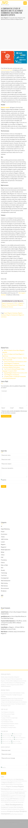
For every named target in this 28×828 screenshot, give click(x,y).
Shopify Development (11, 800)
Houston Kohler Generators (8, 621)
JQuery (3, 536)
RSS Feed (15, 824)
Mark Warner (4, 631)
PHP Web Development (6, 796)
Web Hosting (4, 583)
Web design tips (18, 802)
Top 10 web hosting (12, 802)
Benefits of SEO (12, 779)
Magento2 (3, 547)
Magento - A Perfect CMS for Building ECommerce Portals (13, 681)
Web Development (5, 580)
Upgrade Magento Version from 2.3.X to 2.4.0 (15, 373)
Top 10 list (6, 802)
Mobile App (5, 793)
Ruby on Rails (4, 565)
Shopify (3, 570)
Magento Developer (12, 786)
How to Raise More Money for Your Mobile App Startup (13, 682)
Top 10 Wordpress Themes (7, 721)
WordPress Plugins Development (16, 814)
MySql (2, 552)
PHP (2, 557)
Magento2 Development (17, 782)
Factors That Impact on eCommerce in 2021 (15, 361)
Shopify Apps (4, 800)
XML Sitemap (23, 822)
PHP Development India (20, 795)
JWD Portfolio (4, 539)
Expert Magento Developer (10, 313)
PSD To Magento (19, 303)
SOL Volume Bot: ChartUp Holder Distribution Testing (12, 693)
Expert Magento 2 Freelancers (11, 363)
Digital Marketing (5, 529)
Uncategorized (4, 578)
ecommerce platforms (7, 70)
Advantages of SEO (5, 779)
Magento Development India (15, 789)
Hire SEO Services (21, 781)
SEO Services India (21, 798)
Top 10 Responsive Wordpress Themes (9, 723)
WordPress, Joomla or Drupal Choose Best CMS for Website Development (13, 622)
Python (3, 562)
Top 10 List (4, 575)
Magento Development (7, 303)
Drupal (2, 531)
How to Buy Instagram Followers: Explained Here (11, 679)
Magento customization (14, 784)
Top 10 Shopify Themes (6, 720)
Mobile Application (5, 549)
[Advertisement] (14, 34)
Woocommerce (5, 588)
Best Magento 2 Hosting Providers (8, 727)
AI (1, 526)
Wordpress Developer (13, 811)
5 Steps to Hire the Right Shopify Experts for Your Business (14, 702)
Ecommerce (4, 534)
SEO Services (14, 799)
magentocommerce (5, 784)
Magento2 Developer (7, 782)
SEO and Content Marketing (18, 796)
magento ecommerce (13, 791)
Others (2, 555)
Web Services (4, 586)
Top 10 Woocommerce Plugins (7, 714)
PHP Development (12, 795)
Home (2, 17)
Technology (4, 573)
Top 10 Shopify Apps (5, 716)
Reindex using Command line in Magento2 (10, 677)
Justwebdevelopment (7, 301)
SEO (2, 567)
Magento (6, 17)
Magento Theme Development (9, 305)
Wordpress (3, 591)
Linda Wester (4, 627)
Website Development (12, 809)
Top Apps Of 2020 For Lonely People (9, 718)
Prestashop (4, 560)
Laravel (2, 542)
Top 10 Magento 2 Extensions (11, 374)
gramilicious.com (5, 616)
